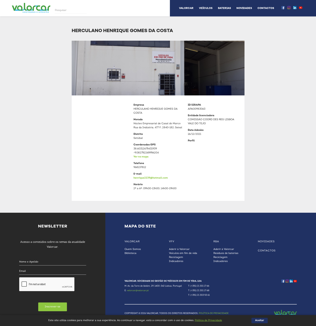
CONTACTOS (265, 8)
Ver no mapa (140, 156)
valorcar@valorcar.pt (138, 291)
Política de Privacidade (208, 320)
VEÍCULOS (205, 8)
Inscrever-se (52, 306)
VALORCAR (186, 8)
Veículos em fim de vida (183, 253)
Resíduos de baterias (225, 253)
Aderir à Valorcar (179, 249)
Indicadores (176, 261)
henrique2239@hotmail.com (150, 178)
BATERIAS (224, 8)
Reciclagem (176, 257)
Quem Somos (133, 249)
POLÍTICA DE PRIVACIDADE (214, 313)
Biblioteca (130, 253)
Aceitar (259, 320)
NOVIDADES (244, 8)
